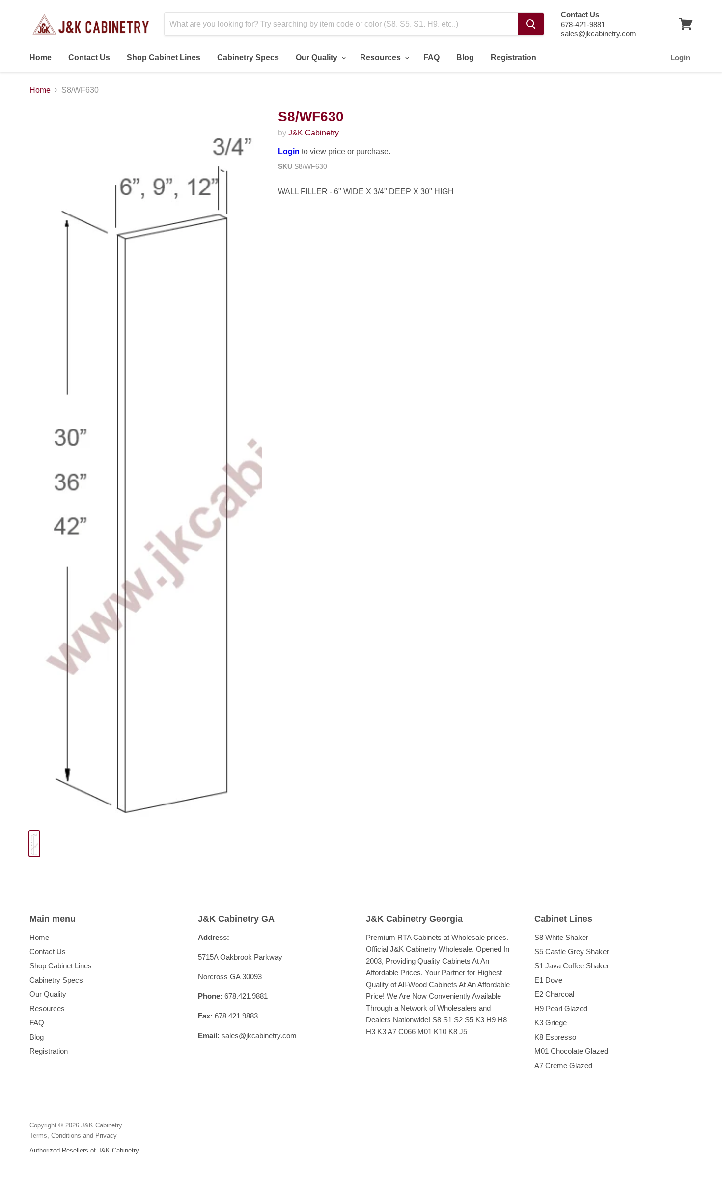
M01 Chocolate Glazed (571, 1051)
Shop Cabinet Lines (163, 58)
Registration (513, 58)
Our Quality (317, 58)
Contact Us (89, 58)
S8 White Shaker (561, 937)
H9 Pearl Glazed (560, 1008)
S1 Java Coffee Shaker (571, 966)
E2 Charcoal (554, 994)
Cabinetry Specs (248, 58)
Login (680, 58)
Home (40, 58)
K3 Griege (550, 1022)
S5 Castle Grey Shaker (571, 951)
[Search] (531, 24)
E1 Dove (548, 980)
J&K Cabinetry (313, 133)
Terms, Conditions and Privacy (73, 1135)
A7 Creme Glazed (563, 1065)
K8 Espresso (555, 1037)
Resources (381, 58)
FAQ (431, 58)
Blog (465, 58)
